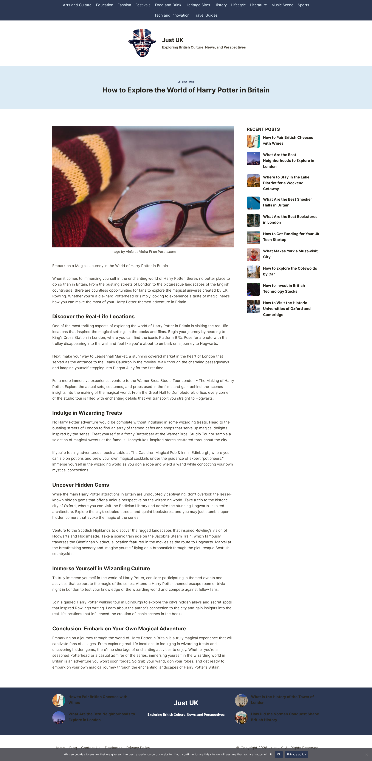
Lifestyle (238, 5)
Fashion (124, 5)
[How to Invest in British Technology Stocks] (253, 289)
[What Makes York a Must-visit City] (253, 254)
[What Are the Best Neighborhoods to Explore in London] (253, 158)
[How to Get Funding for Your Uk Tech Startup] (253, 237)
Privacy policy (296, 754)
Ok (279, 754)
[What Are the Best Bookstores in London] (253, 220)
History (220, 5)
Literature (258, 5)
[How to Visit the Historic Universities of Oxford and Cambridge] (253, 306)
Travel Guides (206, 15)
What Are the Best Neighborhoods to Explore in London (288, 161)
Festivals (142, 5)
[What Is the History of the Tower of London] (241, 700)
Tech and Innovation (171, 15)
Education (104, 5)
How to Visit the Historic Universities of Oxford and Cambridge (287, 309)
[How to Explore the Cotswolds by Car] (253, 272)
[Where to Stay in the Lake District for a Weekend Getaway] (253, 180)
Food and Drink (168, 5)
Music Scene (282, 5)
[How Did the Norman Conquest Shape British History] (241, 717)
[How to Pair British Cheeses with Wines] (253, 141)
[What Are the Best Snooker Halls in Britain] (253, 203)
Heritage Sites (198, 5)
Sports (303, 5)
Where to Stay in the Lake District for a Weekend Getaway (286, 183)
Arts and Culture (77, 5)
